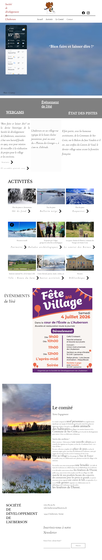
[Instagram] (88, 13)
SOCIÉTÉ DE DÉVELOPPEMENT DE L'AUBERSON (21, 514)
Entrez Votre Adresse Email (52, 541)
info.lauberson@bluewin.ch (55, 508)
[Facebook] (83, 13)
